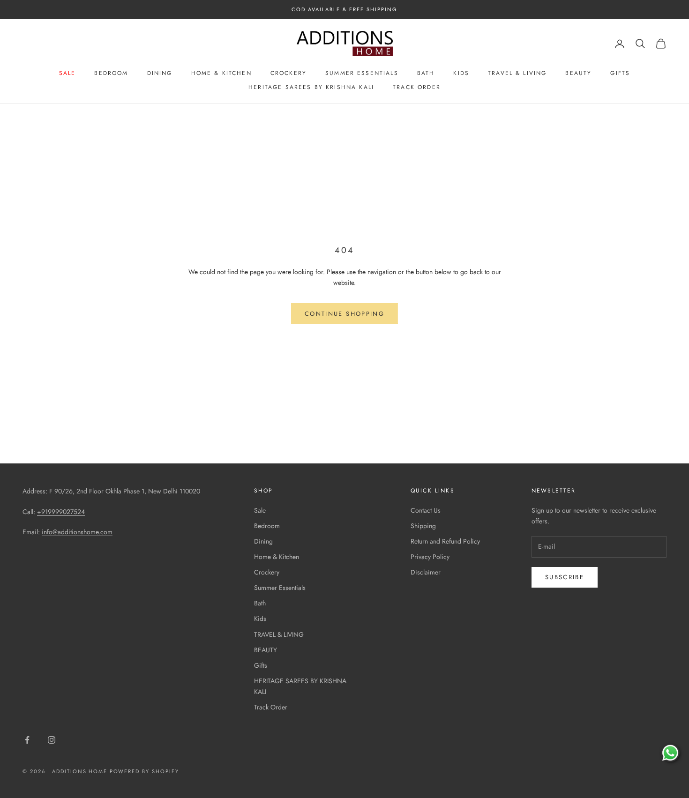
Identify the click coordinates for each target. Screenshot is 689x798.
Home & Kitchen (221, 73)
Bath (426, 73)
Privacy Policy (430, 556)
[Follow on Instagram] (51, 740)
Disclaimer (426, 572)
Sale (67, 73)
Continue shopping (344, 313)
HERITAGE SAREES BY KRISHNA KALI (311, 87)
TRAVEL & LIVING (517, 73)
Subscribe (564, 577)
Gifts (620, 73)
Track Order (417, 87)
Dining (159, 73)
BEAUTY (578, 73)
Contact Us (426, 510)
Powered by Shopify (145, 771)
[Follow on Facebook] (27, 740)
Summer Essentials (361, 73)
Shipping (423, 525)
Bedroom (111, 73)
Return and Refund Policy (445, 541)
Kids (461, 73)
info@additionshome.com (77, 532)
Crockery (288, 73)
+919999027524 (61, 511)
